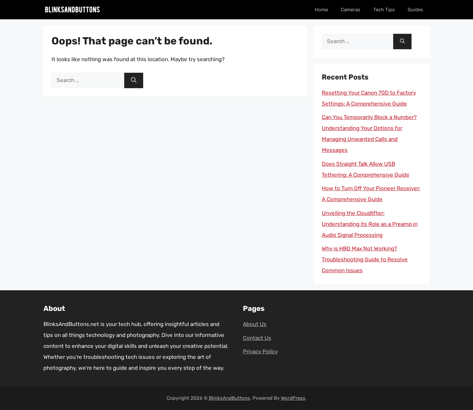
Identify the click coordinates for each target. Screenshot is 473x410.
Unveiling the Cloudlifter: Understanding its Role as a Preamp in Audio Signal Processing (370, 224)
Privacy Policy (260, 351)
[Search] (133, 80)
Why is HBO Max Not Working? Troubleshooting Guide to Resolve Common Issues (365, 259)
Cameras (350, 10)
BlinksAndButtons (229, 398)
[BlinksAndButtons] (72, 9)
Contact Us (257, 338)
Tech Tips (384, 10)
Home (321, 10)
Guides (415, 10)
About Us (254, 324)
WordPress (293, 398)
